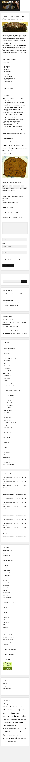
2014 (4, 502)
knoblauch (7, 719)
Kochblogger (5, 607)
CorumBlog (5, 565)
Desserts (6, 420)
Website (4, 249)
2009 (4, 523)
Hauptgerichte (7, 388)
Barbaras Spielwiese (7, 550)
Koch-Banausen (6, 605)
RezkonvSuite (6, 644)
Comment (4, 221)
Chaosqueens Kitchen (8, 560)
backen (5, 439)
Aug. (20, 477)
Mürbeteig (6, 355)
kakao (12, 190)
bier (14, 704)
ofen (10, 186)
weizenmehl (6, 188)
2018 (4, 485)
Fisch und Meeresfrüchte (11, 390)
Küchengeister (6, 622)
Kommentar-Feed (7, 688)
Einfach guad (5, 580)
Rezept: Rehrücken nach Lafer (13, 319)
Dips (5, 425)
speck (19, 732)
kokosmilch (15, 719)
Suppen (6, 378)
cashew (22, 704)
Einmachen (6, 427)
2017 (4, 490)
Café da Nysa (6, 558)
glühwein (5, 186)
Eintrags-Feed (6, 686)
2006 (4, 536)
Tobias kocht (5, 652)
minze (24, 722)
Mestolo (4, 632)
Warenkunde (5, 462)
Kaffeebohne (6, 600)
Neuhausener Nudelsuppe (8, 634)
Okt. (25, 481)
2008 (4, 527)
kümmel (20, 719)
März (10, 477)
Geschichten (5, 459)
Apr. (13, 477)
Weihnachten (18, 182)
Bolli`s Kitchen (6, 553)
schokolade (23, 188)
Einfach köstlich (6, 582)
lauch (25, 719)
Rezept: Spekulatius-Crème (12, 326)
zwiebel (12, 741)
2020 (4, 477)
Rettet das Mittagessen (8, 642)
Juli (18, 477)
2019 (4, 481)
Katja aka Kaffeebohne (8, 329)
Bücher (4, 430)
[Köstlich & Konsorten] (7, 670)
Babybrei (6, 452)
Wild (8, 407)
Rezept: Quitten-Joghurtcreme (10, 297)
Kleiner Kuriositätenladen (8, 602)
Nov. (4, 479)
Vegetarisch (7, 410)
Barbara (4, 322)
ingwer (16, 716)
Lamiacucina (5, 627)
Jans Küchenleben (7, 597)
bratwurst (17, 704)
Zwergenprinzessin (7, 659)
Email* (3, 243)
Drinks (4, 454)
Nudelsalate (8, 383)
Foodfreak (5, 590)
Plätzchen (8, 370)
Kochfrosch (5, 612)
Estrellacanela (6, 585)
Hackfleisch (9, 397)
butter (12, 188)
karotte (23, 716)
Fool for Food (5, 587)
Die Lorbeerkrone (6, 575)
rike (5, 19)
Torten (5, 363)
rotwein (17, 728)
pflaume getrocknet (19, 725)
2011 (4, 515)
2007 (4, 531)
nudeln (9, 726)
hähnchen (16, 713)
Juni (17, 477)
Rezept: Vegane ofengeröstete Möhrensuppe (13, 302)
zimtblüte (24, 738)
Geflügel (9, 395)
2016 (4, 494)
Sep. (23, 477)
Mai (15, 477)
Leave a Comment (20, 19)
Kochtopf (5, 619)
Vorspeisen (6, 375)
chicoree (5, 706)
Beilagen (6, 417)
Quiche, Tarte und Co (9, 358)
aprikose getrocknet (8, 704)
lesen (5, 447)
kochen (5, 444)
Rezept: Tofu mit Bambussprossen (10, 202)
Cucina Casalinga (6, 570)
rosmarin (12, 729)
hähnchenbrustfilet (8, 716)
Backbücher (6, 432)
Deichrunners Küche (7, 572)
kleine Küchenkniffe (7, 464)
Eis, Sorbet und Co (10, 422)
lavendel (4, 722)
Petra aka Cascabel (7, 333)
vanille (11, 735)
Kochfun (4, 614)
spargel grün (13, 732)
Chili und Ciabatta (7, 563)
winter (16, 738)
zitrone (6, 741)
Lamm (8, 400)
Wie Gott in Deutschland (8, 654)
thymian (6, 735)
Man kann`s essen (7, 629)
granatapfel (16, 709)
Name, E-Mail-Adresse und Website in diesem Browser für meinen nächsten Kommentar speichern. (14, 258)
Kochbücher (7, 435)
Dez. (6, 483)
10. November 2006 (11, 19)
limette (8, 722)
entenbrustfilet (11, 706)
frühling (18, 706)
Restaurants (5, 457)
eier (22, 186)
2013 (4, 506)
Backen (4, 346)
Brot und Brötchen (8, 348)
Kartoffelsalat (9, 385)
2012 (4, 511)
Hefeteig (6, 350)
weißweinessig (8, 738)
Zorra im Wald (6, 656)
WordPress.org (6, 691)
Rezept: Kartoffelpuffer (8, 300)
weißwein (18, 735)
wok (20, 738)
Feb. (8, 477)
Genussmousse (6, 592)
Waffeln (6, 365)
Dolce (4, 577)
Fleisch (7, 393)
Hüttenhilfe (5, 595)
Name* (4, 237)
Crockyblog (5, 567)
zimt (17, 188)
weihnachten (6, 190)
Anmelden (5, 683)
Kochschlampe (6, 617)
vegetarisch (16, 186)
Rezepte (4, 373)
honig (11, 713)
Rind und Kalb (10, 402)
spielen (5, 449)
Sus (3, 326)
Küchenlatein (6, 624)
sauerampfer (24, 728)
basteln (5, 442)
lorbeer (13, 722)
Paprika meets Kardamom (8, 637)
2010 (4, 519)
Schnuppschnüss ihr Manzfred (9, 649)
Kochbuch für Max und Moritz (9, 610)
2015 (4, 498)
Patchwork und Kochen (8, 639)
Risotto (5, 415)
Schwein (9, 405)
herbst (5, 713)
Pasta (5, 412)
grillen (21, 710)
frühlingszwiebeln (8, 710)
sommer (6, 731)
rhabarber (5, 728)
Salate (5, 380)
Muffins (6, 353)
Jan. (6, 485)
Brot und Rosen (6, 555)
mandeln (19, 722)
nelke (4, 726)
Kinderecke (5, 437)
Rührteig (12, 182)
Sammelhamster (6, 647)
